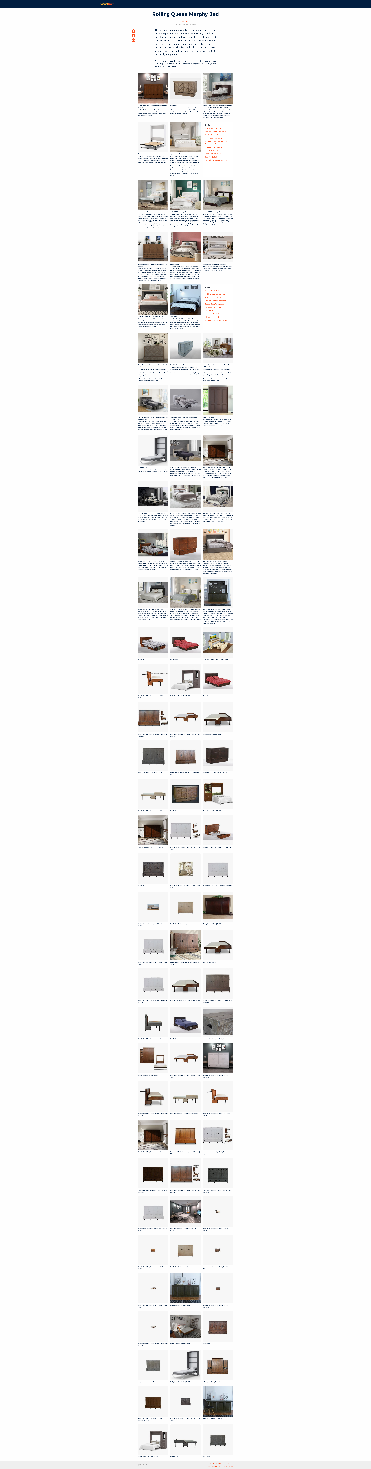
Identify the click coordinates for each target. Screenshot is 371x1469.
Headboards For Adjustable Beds (216, 320)
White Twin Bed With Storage (215, 314)
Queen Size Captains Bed (213, 154)
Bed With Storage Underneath (215, 131)
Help (226, 1464)
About (212, 1464)
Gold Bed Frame (210, 310)
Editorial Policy (219, 1464)
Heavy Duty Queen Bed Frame (215, 138)
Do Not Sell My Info (227, 1466)
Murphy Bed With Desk (213, 291)
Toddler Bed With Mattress (214, 304)
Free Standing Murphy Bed (214, 147)
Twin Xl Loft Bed (211, 157)
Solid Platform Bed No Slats (215, 294)
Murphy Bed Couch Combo (214, 128)
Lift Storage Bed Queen (213, 307)
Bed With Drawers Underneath (215, 301)
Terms (209, 1466)
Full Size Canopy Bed (212, 135)
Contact (230, 1464)
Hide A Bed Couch (211, 150)
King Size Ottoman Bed (213, 297)
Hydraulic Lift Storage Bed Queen (216, 160)
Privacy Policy (216, 1466)
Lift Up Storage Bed (212, 317)
